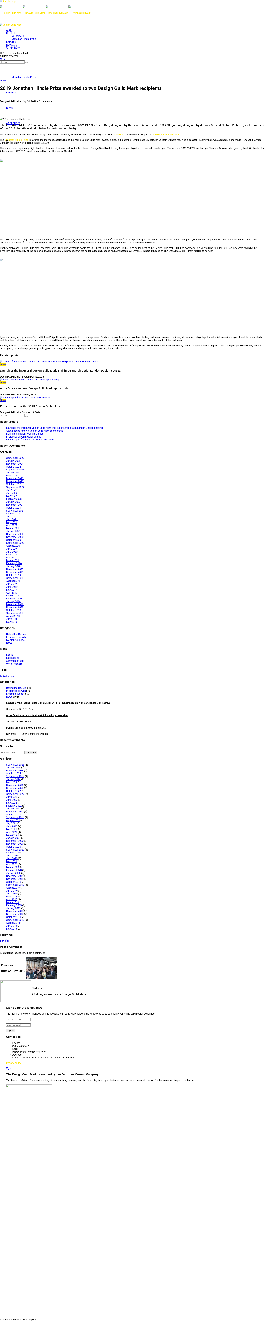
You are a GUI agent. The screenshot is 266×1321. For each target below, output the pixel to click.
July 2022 (11, 490)
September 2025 (15, 457)
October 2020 (13, 539)
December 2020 (15, 534)
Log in (9, 654)
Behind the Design (16, 634)
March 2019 (12, 595)
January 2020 (13, 566)
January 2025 (13, 460)
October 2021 (13, 507)
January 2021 (13, 531)
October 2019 (13, 575)
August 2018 (13, 616)
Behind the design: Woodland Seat (24, 433)
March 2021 (12, 528)
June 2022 (12, 493)
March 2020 (12, 560)
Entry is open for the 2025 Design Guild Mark (30, 406)
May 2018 (11, 621)
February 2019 (14, 598)
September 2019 (15, 578)
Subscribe (31, 752)
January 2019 (13, 601)
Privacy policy (13, 1063)
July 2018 (11, 619)
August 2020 (13, 545)
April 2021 (11, 525)
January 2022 (13, 501)
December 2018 (15, 604)
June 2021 (12, 519)
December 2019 (15, 569)
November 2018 (15, 607)
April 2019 (11, 592)
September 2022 (15, 487)
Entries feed (12, 657)
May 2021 (11, 522)
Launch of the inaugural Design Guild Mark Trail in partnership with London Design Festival (60, 370)
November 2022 (15, 481)
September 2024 (15, 469)
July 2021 (11, 516)
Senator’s (118, 134)
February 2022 (14, 498)
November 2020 (15, 537)
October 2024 (13, 466)
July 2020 (11, 548)
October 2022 (13, 484)
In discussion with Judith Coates (23, 436)
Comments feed (15, 660)
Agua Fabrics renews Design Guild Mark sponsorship (35, 388)
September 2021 (15, 510)
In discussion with (16, 637)
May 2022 (11, 496)
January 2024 (13, 472)
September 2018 (15, 613)
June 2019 (12, 586)
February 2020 (14, 563)
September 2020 (15, 542)
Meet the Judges (15, 640)
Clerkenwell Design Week (165, 134)
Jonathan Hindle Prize (16, 139)
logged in (19, 952)
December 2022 (15, 478)
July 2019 (11, 583)
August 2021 (13, 513)
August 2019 (13, 580)
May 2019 (11, 589)
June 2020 (12, 551)
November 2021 (15, 504)
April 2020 (11, 557)
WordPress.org (14, 663)
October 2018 (13, 610)
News (3, 80)
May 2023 (11, 475)
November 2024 (15, 463)
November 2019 (15, 572)
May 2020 (11, 554)
